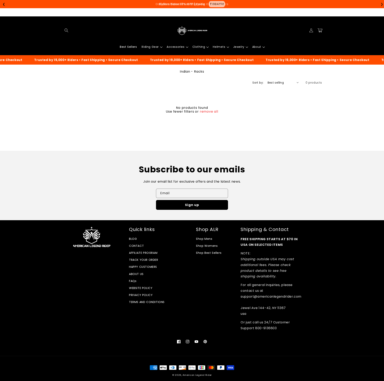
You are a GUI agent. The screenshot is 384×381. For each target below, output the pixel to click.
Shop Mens (204, 239)
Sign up (192, 205)
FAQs (132, 281)
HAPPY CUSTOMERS (143, 267)
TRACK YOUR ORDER (143, 260)
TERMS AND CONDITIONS (147, 302)
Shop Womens (207, 246)
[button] (66, 30)
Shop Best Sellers (208, 253)
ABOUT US (136, 274)
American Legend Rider (197, 375)
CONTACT (136, 246)
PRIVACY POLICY (141, 295)
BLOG (133, 239)
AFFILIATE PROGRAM (143, 253)
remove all (209, 112)
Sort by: (257, 83)
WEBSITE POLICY (140, 288)
